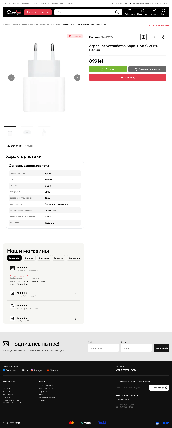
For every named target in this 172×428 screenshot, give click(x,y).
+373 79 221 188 (120, 3)
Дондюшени (76, 258)
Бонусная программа (47, 397)
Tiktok (25, 370)
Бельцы (29, 258)
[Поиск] (117, 12)
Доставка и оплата (46, 388)
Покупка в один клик (149, 69)
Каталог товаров (40, 12)
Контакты (45, 3)
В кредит (110, 69)
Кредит (42, 394)
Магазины (7, 388)
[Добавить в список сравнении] (143, 37)
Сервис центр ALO (46, 385)
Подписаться (161, 348)
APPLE (24, 24)
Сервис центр (58, 3)
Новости (6, 3)
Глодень (58, 258)
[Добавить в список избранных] (153, 37)
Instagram (39, 370)
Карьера (25, 3)
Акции (16, 3)
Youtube (54, 370)
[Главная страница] (14, 12)
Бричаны (44, 258)
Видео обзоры (8, 394)
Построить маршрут (18, 276)
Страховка (43, 391)
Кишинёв (14, 258)
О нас (35, 3)
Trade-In (70, 3)
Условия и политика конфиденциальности (12, 401)
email (124, 342)
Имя (90, 342)
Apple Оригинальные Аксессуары (45, 24)
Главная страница (11, 24)
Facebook (11, 370)
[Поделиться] (163, 37)
